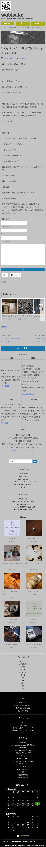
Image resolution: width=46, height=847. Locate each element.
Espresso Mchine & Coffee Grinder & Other (23, 482)
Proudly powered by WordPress (16, 845)
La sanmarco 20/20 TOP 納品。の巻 (23, 507)
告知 (5, 327)
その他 (23, 667)
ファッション (23, 672)
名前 (5, 219)
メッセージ (5, 241)
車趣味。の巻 (23, 499)
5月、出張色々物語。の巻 (23, 510)
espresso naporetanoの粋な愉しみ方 (23, 745)
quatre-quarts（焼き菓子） (23, 484)
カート (23, 756)
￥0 (24, 24)
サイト (3, 234)
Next (42, 300)
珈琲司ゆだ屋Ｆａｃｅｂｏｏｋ (23, 728)
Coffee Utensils (23, 479)
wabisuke (12, 14)
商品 (23, 772)
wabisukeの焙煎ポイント (23, 750)
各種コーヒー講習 (23, 769)
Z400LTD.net (23, 725)
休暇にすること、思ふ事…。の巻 (23, 501)
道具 (23, 686)
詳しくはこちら (7, 386)
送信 (23, 269)
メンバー (23, 766)
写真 (23, 677)
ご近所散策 (23, 664)
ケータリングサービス (23, 758)
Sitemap (23, 748)
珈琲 (23, 683)
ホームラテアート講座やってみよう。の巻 (34, 339)
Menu (8, 23)
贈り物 (23, 487)
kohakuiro (22, 58)
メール (6, 226)
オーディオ (23, 669)
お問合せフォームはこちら (23, 450)
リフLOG (23, 722)
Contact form (23, 742)
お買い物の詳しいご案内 (23, 753)
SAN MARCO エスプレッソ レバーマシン (23, 730)
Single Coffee (23, 473)
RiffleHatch (40, 845)
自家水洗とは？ (23, 777)
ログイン (39, 24)
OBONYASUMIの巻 (23, 504)
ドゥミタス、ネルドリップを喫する (23, 761)
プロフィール (23, 764)
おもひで (23, 661)
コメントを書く (23, 348)
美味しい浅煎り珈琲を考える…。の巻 (11, 339)
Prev (3, 300)
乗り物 (23, 675)
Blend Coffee (23, 476)
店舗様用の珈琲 (23, 775)
